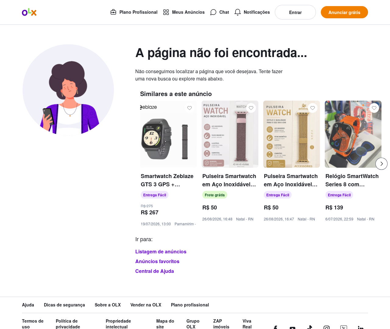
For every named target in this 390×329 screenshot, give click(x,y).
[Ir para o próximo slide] (381, 164)
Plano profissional (190, 305)
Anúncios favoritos (157, 261)
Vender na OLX (145, 305)
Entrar (295, 12)
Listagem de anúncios (160, 251)
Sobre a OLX (108, 305)
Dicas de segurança (64, 305)
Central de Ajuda (154, 270)
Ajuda (28, 305)
